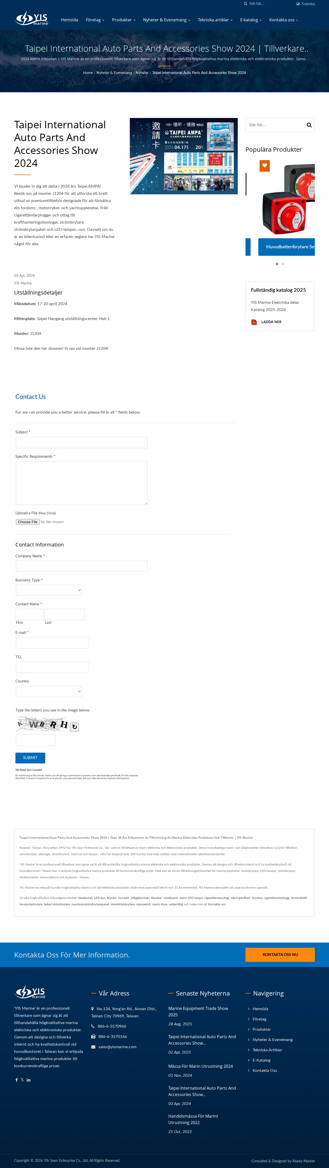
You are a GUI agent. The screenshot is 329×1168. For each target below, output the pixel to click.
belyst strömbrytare (57, 904)
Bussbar (156, 897)
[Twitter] (22, 1080)
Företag (94, 20)
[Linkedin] (28, 1080)
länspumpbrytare (31, 904)
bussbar (257, 897)
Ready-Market (304, 1161)
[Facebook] (16, 1080)
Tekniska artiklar (214, 20)
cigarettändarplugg (276, 897)
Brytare (112, 897)
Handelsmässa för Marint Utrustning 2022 (193, 1119)
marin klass (159, 904)
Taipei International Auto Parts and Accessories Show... (202, 1040)
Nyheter (142, 73)
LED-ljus (99, 897)
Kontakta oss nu (280, 955)
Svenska (308, 4)
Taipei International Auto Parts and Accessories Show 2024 (199, 73)
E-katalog (249, 20)
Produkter (122, 20)
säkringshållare (240, 897)
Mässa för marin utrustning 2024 (200, 1066)
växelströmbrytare (123, 904)
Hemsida (69, 20)
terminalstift (299, 897)
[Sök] (245, 4)
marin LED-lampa (191, 897)
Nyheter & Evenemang (165, 20)
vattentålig (176, 904)
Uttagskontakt (140, 897)
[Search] (309, 125)
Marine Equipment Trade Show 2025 (198, 1012)
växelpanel (170, 897)
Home (88, 73)
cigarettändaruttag (216, 897)
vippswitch (143, 904)
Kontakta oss (282, 20)
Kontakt (123, 897)
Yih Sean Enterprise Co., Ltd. (66, 1161)
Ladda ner (270, 321)
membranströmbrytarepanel (90, 904)
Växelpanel (85, 897)
